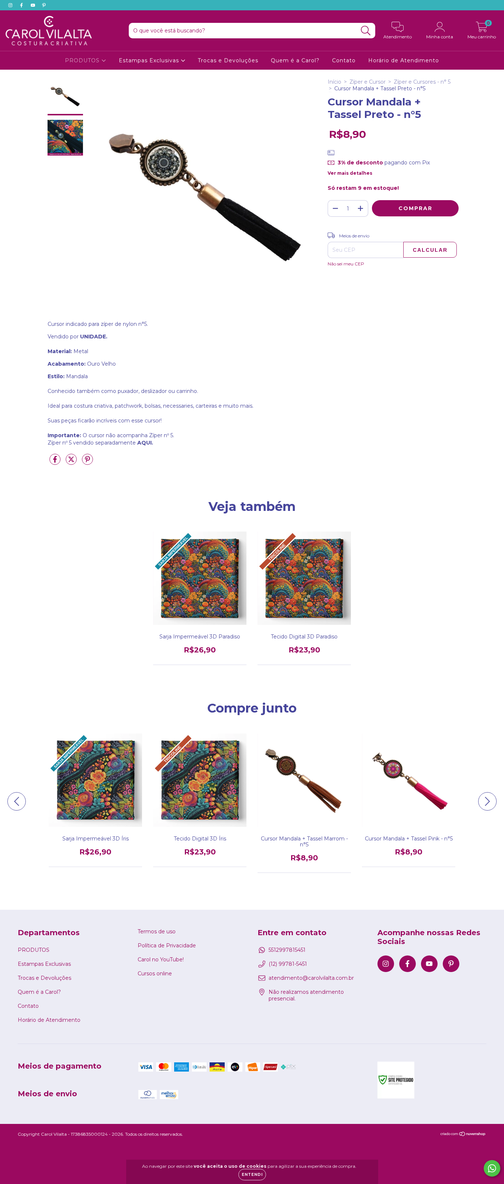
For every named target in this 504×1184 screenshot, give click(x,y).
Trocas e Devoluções (228, 60)
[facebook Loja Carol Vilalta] (22, 5)
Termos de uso (157, 931)
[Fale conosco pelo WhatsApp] (492, 1168)
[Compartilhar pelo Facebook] (55, 462)
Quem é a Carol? (295, 60)
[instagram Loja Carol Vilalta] (11, 5)
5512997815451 (287, 950)
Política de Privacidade (167, 945)
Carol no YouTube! (161, 959)
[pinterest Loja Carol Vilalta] (44, 5)
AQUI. (145, 442)
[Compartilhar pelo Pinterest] (87, 462)
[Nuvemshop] (463, 1135)
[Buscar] (365, 30)
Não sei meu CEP (346, 264)
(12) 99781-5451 (288, 964)
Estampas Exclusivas (150, 60)
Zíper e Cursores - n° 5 (422, 82)
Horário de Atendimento (403, 60)
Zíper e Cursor (367, 82)
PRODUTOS (83, 60)
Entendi (252, 1174)
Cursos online (155, 973)
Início (334, 82)
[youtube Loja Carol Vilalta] (33, 5)
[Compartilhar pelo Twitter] (72, 462)
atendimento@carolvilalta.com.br (311, 978)
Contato (344, 60)
